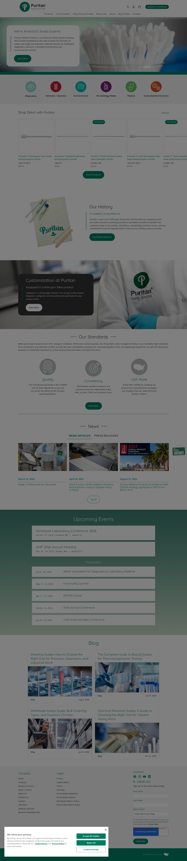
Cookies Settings (91, 849)
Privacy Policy (58, 843)
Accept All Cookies (91, 836)
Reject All (91, 843)
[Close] (106, 830)
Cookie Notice (41, 843)
